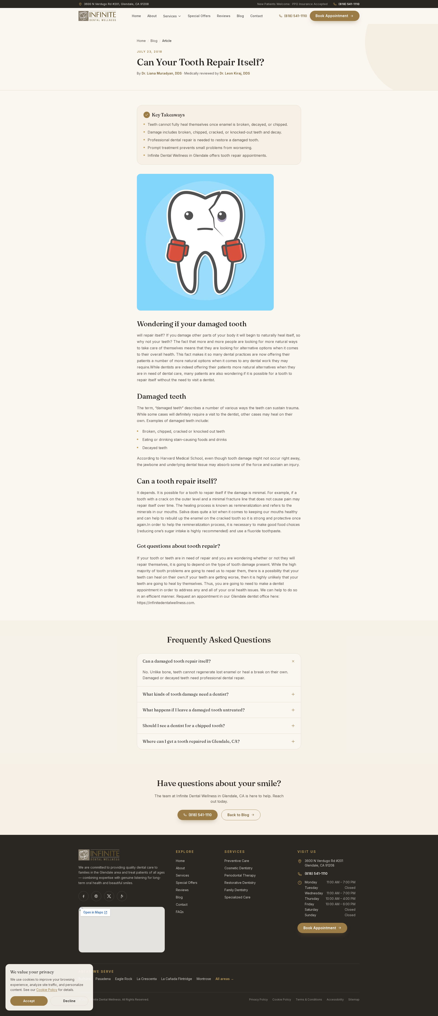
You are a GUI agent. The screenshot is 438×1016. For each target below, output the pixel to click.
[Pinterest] (96, 896)
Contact (256, 16)
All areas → (225, 979)
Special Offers (199, 16)
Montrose (204, 979)
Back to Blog (238, 815)
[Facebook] (83, 896)
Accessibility (335, 999)
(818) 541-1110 (349, 4)
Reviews (223, 16)
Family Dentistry (236, 890)
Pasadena (103, 979)
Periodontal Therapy (240, 875)
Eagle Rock (123, 979)
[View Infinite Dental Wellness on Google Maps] (121, 930)
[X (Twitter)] (109, 896)
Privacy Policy (258, 999)
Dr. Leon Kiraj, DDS (235, 73)
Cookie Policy (281, 999)
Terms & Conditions (309, 999)
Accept (29, 1001)
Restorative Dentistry (240, 883)
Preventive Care (236, 861)
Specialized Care (237, 897)
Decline (69, 1001)
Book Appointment (331, 16)
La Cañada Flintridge (176, 979)
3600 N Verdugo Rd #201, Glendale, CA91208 (116, 4)
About (152, 16)
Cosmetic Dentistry (238, 868)
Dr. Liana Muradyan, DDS (162, 73)
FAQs (180, 912)
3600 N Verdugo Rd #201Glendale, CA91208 (324, 863)
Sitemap (354, 999)
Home (136, 16)
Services (170, 16)
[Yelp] (122, 896)
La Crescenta (147, 979)
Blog (240, 16)
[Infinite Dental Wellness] (97, 16)
